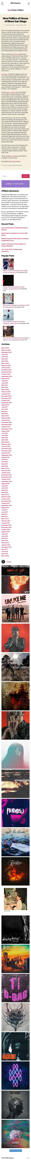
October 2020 (5, 426)
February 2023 (6, 365)
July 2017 (4, 510)
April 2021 (4, 413)
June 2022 (4, 383)
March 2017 (5, 518)
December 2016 (6, 525)
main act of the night (11, 92)
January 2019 (5, 472)
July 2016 (4, 534)
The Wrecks (15, 54)
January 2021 (5, 420)
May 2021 (4, 411)
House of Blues (12, 165)
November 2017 (6, 501)
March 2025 (5, 348)
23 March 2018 (22, 25)
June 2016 (4, 536)
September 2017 (6, 505)
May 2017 (4, 514)
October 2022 (5, 374)
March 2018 (5, 494)
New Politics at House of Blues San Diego (15, 20)
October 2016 (5, 529)
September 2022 (6, 376)
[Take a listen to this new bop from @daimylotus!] (15, 813)
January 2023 (5, 367)
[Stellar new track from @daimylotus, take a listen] (15, 988)
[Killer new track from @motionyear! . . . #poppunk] (15, 1134)
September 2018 (6, 481)
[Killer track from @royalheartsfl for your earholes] (15, 929)
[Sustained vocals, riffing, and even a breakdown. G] (15, 959)
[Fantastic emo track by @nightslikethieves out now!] (15, 842)
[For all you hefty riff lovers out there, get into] (15, 579)
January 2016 (5, 545)
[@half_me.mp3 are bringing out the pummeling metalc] (15, 1046)
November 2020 (6, 424)
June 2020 (4, 435)
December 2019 (6, 448)
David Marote (15, 340)
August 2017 (5, 507)
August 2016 (5, 532)
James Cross (13, 323)
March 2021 (5, 416)
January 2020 (5, 446)
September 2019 (6, 455)
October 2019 (5, 453)
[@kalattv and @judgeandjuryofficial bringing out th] (15, 638)
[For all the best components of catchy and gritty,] (15, 608)
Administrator (15, 289)
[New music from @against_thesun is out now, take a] (15, 667)
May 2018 (4, 490)
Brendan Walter (15, 161)
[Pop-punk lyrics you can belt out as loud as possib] (15, 725)
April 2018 (4, 492)
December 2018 (6, 475)
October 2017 (5, 503)
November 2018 (6, 477)
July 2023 (4, 354)
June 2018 (4, 488)
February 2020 (6, 444)
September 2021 (6, 402)
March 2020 (5, 442)
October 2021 (5, 400)
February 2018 (6, 497)
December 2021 (6, 396)
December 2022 (6, 370)
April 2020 (4, 440)
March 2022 (5, 389)
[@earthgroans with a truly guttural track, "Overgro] (15, 696)
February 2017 (5, 521)
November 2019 (6, 451)
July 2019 (4, 459)
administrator (11, 25)
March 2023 (5, 363)
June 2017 (4, 512)
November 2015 (6, 547)
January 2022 (5, 394)
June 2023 (4, 356)
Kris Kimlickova (11, 272)
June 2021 (4, 409)
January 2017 (5, 523)
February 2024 (6, 350)
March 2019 (5, 468)
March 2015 (5, 556)
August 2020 (5, 431)
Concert (5, 165)
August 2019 (5, 457)
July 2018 (4, 486)
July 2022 (4, 381)
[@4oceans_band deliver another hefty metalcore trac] (15, 1017)
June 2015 (4, 551)
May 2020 (4, 437)
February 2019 (6, 470)
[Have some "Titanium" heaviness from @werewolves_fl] (15, 1105)
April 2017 (4, 516)
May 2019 (4, 464)
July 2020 (4, 433)
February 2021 (5, 418)
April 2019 (4, 466)
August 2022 (5, 378)
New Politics (19, 165)
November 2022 (6, 372)
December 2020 (6, 422)
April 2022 (4, 387)
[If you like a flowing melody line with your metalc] (15, 1075)
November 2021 (6, 398)
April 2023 (4, 361)
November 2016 (6, 527)
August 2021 (5, 405)
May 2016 (4, 538)
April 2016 (4, 540)
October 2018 (5, 479)
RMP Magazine (15, 3)
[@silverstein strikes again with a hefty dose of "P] (15, 754)
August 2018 (5, 483)
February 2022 (6, 391)
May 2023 (4, 359)
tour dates (14, 156)
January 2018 (5, 499)
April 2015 (4, 553)
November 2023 (6, 352)
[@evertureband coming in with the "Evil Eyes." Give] (15, 871)
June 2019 (4, 462)
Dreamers (4, 74)
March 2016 (5, 542)
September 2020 (6, 429)
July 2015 (4, 549)
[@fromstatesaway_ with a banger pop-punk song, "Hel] (15, 900)
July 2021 (4, 407)
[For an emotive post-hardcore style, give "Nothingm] (15, 784)
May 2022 (4, 385)
